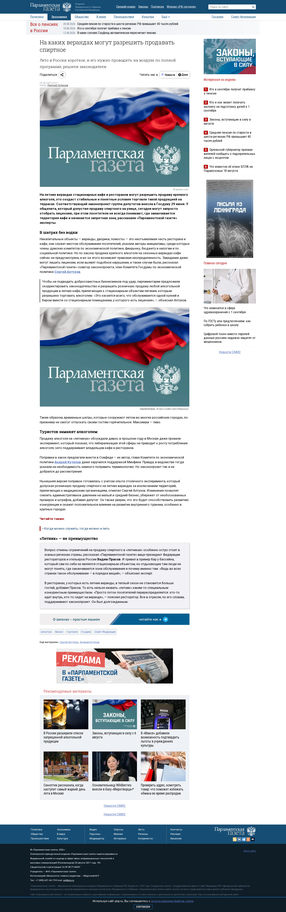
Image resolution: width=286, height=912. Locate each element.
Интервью (120, 838)
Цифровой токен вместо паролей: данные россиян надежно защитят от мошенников (229, 338)
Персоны (94, 834)
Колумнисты (145, 838)
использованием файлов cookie (172, 901)
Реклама (175, 834)
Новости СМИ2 (114, 806)
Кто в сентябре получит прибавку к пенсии (97, 28)
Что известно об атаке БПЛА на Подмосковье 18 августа (228, 169)
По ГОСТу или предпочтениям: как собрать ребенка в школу (227, 323)
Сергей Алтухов (69, 642)
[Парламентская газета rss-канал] (235, 839)
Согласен (143, 906)
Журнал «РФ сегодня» (181, 6)
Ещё (164, 17)
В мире (101, 17)
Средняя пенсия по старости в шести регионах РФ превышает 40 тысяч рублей (120, 24)
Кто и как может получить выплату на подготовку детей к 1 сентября (227, 106)
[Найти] (253, 7)
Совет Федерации (243, 17)
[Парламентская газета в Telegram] (244, 839)
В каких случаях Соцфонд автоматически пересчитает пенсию (109, 33)
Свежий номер (125, 6)
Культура (148, 17)
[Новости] (168, 75)
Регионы (143, 834)
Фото (141, 829)
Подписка (157, 6)
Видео (93, 829)
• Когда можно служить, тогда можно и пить (76, 528)
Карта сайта (250, 851)
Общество (82, 17)
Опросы (118, 829)
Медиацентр (96, 838)
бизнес (59, 631)
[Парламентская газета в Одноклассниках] (248, 839)
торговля (72, 631)
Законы (143, 6)
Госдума (217, 17)
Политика (37, 17)
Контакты (176, 829)
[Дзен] (182, 75)
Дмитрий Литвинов (57, 85)
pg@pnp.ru (68, 880)
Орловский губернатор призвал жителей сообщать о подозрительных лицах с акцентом (229, 154)
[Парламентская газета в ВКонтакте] (239, 839)
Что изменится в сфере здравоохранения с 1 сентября (225, 310)
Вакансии (176, 838)
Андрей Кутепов (89, 642)
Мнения (118, 834)
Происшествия (124, 17)
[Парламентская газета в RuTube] (253, 839)
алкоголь (46, 631)
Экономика (59, 17)
